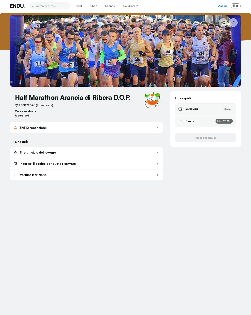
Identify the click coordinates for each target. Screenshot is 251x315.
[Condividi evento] (223, 22)
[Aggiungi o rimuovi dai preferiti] (233, 22)
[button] (86, 127)
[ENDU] (17, 6)
